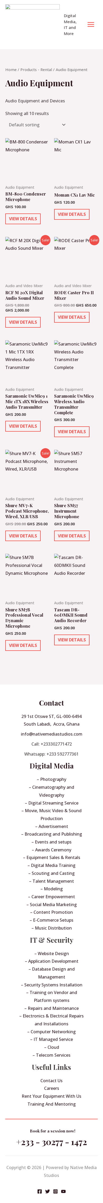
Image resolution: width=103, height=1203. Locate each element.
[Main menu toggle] (91, 24)
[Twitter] (47, 1191)
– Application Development (51, 961)
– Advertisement (51, 826)
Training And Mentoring (51, 1104)
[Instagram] (55, 1191)
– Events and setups (51, 842)
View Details (23, 219)
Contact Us (51, 1081)
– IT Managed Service (51, 1039)
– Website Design (51, 953)
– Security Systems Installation (51, 985)
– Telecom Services (51, 1055)
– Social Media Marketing (51, 904)
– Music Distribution (51, 928)
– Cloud (51, 1047)
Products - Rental (36, 69)
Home (11, 69)
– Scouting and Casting (51, 873)
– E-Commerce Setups (51, 920)
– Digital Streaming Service (51, 803)
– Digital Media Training (51, 865)
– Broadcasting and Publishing (51, 834)
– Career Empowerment (51, 897)
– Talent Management (51, 881)
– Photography (51, 779)
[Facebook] (39, 1191)
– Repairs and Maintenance (51, 1008)
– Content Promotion (51, 912)
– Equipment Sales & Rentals (51, 857)
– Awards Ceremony (51, 850)
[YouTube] (63, 1191)
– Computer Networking (51, 1032)
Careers (51, 1088)
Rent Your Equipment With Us (51, 1096)
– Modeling (51, 889)
